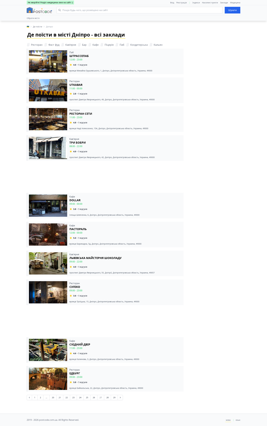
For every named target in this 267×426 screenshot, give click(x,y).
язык (238, 420)
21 (60, 397)
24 (80, 397)
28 (107, 397)
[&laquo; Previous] (29, 397)
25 (87, 397)
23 (73, 397)
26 (94, 397)
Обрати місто (33, 18)
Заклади (224, 2)
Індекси (196, 2)
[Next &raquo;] (120, 397)
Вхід (172, 2)
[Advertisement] (105, 177)
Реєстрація (181, 2)
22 (66, 397)
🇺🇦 (28, 26)
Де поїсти (37, 26)
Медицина (235, 2)
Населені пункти (210, 2)
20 (53, 397)
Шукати (232, 10)
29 (114, 397)
